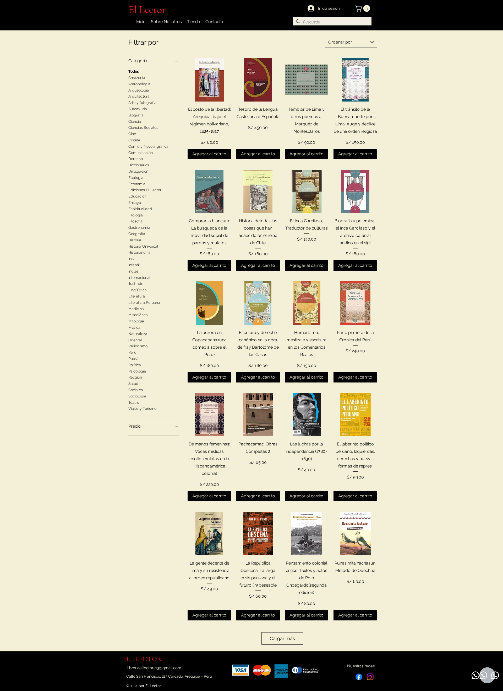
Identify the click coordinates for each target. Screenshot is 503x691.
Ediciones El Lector (144, 190)
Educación (137, 196)
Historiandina (139, 252)
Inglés (133, 271)
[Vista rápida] (209, 80)
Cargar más (282, 638)
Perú (132, 352)
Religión (135, 377)
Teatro (133, 402)
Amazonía (136, 78)
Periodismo (137, 346)
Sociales (135, 390)
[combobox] (351, 42)
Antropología (139, 84)
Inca (131, 259)
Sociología (137, 396)
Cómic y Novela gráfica (148, 146)
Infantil (134, 265)
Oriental (135, 340)
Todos (133, 71)
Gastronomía (139, 227)
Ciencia (134, 121)
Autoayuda (137, 109)
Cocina (134, 140)
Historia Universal (143, 246)
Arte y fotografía (142, 102)
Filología (135, 215)
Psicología (137, 371)
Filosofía (135, 221)
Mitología (136, 321)
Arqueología (138, 90)
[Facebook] (358, 676)
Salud (133, 383)
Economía (136, 184)
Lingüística (137, 290)
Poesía (134, 359)
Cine (132, 134)
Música (134, 327)
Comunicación (140, 153)
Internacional (139, 277)
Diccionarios (138, 165)
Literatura (136, 296)
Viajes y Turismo (142, 408)
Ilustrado (135, 283)
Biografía (136, 115)
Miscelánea (138, 315)
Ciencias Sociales (143, 127)
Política (134, 365)
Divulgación (138, 171)
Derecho (135, 159)
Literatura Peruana (144, 302)
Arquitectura (139, 96)
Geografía (136, 234)
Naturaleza (137, 334)
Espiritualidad (140, 209)
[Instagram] (370, 676)
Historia (134, 240)
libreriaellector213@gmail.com (154, 668)
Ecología (135, 178)
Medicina (136, 309)
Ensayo (134, 202)
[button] (363, 8)
